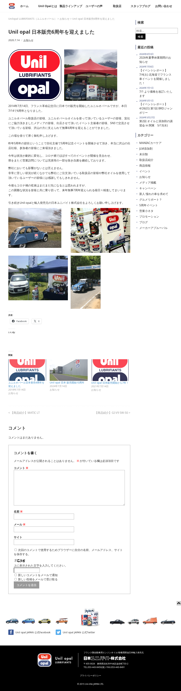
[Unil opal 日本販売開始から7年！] (110, 370)
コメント (21, 468)
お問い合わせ (163, 6)
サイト (18, 537)
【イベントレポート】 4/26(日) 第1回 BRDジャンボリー (156, 108)
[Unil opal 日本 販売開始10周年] (68, 370)
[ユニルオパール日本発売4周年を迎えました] (27, 370)
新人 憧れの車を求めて (153, 194)
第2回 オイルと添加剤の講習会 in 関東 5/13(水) (156, 123)
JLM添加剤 (146, 148)
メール (19, 524)
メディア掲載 (147, 182)
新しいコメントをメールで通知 (38, 575)
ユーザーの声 (94, 6)
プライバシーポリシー (90, 675)
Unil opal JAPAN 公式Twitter (79, 632)
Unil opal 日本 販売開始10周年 (67, 382)
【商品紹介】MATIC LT (25, 413)
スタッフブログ (140, 6)
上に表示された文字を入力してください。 (41, 565)
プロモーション (149, 216)
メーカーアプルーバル (153, 228)
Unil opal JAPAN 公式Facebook (32, 632)
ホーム (24, 6)
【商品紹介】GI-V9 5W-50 (111, 413)
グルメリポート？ (150, 199)
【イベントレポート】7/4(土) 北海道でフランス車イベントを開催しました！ (155, 76)
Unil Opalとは (47, 6)
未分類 (143, 154)
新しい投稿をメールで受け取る (38, 579)
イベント (145, 171)
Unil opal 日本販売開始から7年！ (110, 382)
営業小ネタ (146, 211)
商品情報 (145, 165)
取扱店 (117, 6)
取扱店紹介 (146, 160)
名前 (18, 511)
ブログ (143, 222)
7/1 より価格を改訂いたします (156, 94)
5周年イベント (148, 205)
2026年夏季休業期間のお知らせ (155, 60)
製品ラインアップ (71, 6)
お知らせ (28, 40)
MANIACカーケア (150, 143)
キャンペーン (147, 188)
